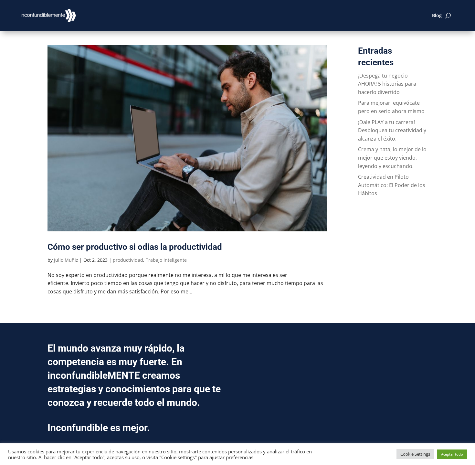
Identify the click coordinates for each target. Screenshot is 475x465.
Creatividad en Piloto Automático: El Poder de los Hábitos (391, 185)
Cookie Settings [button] (415, 454)
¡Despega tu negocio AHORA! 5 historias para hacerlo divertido (387, 84)
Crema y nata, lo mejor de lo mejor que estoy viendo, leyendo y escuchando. (392, 157)
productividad (128, 260)
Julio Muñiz (66, 260)
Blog (437, 15)
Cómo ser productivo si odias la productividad (135, 247)
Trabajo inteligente (166, 260)
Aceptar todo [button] (452, 454)
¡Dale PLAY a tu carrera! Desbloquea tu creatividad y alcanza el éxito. (392, 130)
